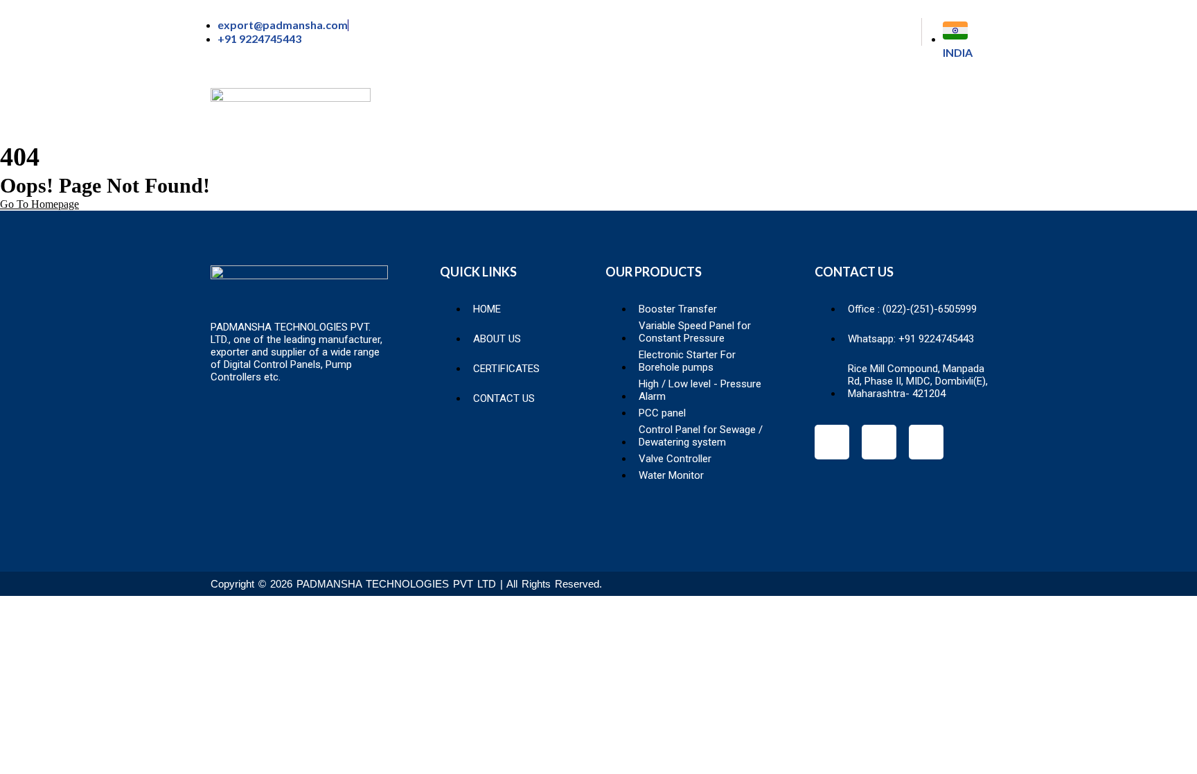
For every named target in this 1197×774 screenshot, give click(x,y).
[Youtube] (926, 442)
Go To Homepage (39, 204)
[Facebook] (832, 442)
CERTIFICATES (819, 109)
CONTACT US (933, 109)
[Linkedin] (879, 442)
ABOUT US (614, 109)
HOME (531, 109)
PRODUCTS (711, 109)
